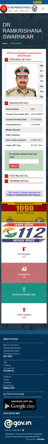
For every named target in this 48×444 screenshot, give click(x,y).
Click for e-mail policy (13, 430)
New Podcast (8, 385)
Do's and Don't (8, 368)
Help (5, 362)
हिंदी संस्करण (37, 2)
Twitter (6, 380)
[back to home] (19, 9)
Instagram (7, 382)
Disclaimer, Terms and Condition (19, 434)
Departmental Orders (11, 351)
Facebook (7, 377)
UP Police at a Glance (11, 354)
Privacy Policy (17, 437)
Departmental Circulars (12, 348)
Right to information (11, 345)
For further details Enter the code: (23, 155)
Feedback (7, 365)
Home (4, 43)
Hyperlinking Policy (32, 437)
